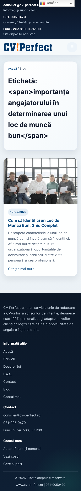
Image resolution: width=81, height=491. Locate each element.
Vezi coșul (11, 456)
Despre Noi (12, 366)
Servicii (9, 359)
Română (51, 3)
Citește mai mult (21, 269)
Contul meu (12, 397)
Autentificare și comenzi (22, 449)
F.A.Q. (7, 374)
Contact (9, 381)
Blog (6, 389)
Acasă (12, 68)
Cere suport (12, 464)
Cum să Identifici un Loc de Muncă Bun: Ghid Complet (33, 223)
